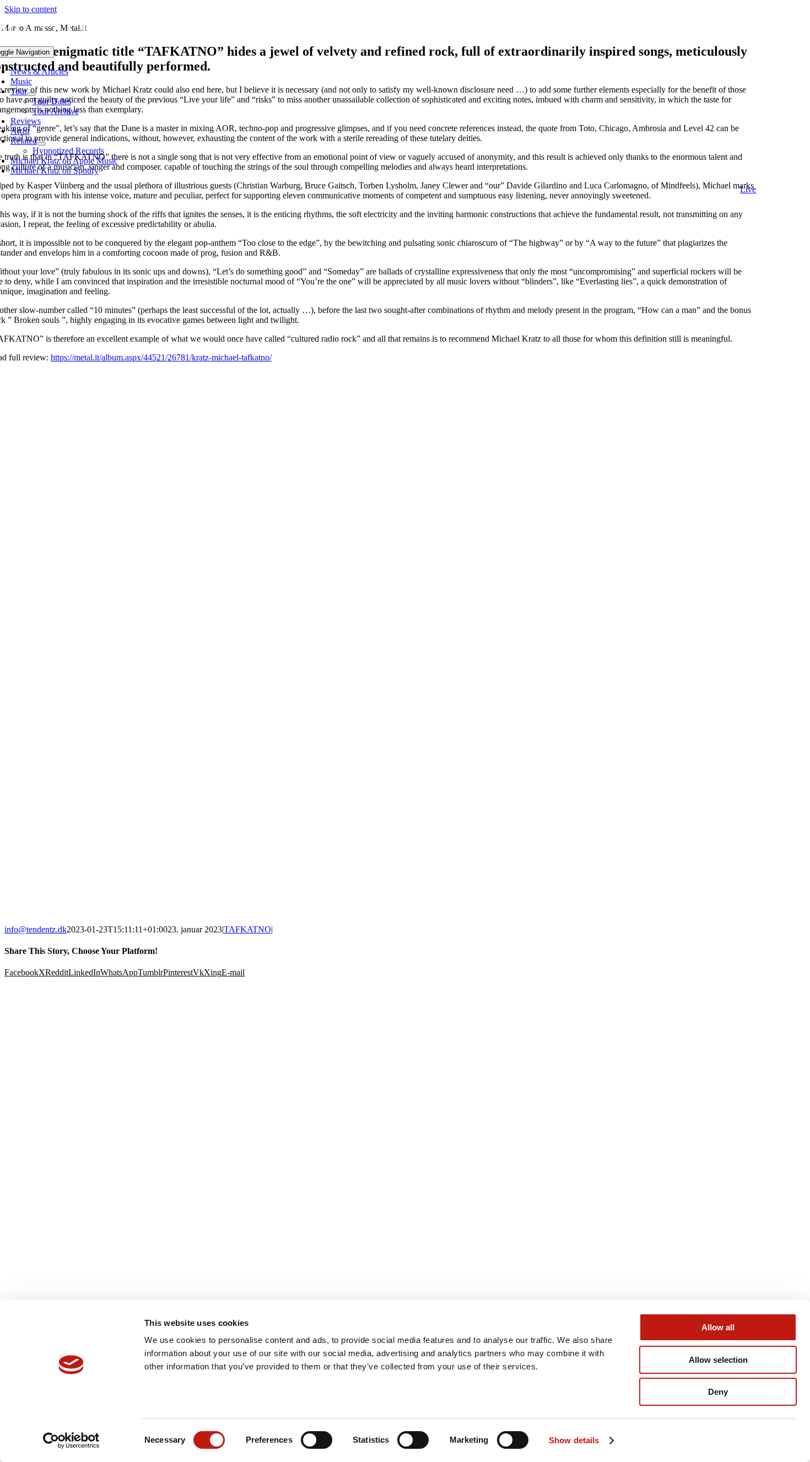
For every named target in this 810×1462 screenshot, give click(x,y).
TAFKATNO (247, 929)
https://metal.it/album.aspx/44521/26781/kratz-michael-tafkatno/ (161, 357)
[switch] (316, 1440)
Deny (718, 1391)
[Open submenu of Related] (41, 143)
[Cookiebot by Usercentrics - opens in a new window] (71, 1440)
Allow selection (718, 1359)
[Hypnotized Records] (405, 1026)
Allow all (718, 1327)
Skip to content (30, 9)
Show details (574, 1440)
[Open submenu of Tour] (31, 94)
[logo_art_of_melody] (405, 1172)
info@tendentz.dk (35, 929)
